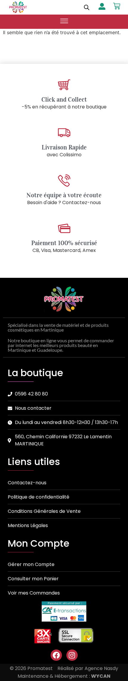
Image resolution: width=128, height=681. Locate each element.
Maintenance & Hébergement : (64, 676)
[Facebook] (56, 655)
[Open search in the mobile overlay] (87, 7)
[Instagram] (72, 655)
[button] (64, 22)
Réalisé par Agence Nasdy (87, 668)
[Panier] (116, 6)
